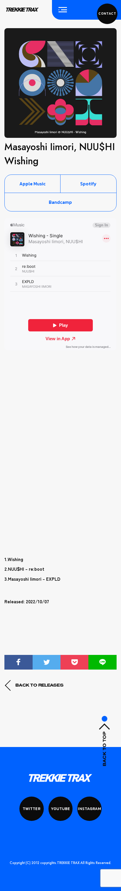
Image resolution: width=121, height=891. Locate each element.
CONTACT (107, 13)
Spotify (88, 183)
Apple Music (32, 183)
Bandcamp (60, 202)
